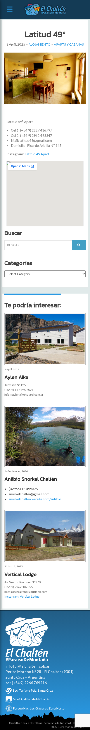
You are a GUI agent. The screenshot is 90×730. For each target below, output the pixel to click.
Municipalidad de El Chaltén (31, 699)
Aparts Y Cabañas (69, 44)
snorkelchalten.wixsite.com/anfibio (35, 499)
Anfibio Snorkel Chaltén (30, 479)
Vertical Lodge (20, 574)
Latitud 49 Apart (36, 154)
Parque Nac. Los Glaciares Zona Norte (38, 708)
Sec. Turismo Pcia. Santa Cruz (33, 690)
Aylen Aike (16, 377)
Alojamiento (39, 44)
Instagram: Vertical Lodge (22, 596)
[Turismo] (8, 690)
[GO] (79, 245)
